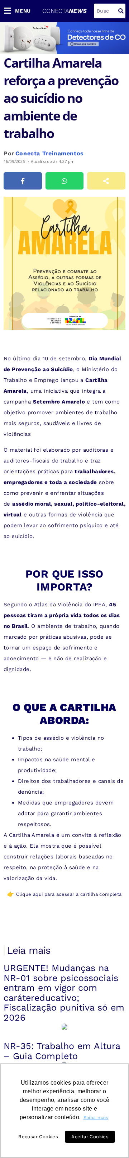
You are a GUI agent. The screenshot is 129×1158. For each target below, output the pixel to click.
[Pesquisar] (121, 11)
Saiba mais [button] (96, 1117)
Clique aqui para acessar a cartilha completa (69, 894)
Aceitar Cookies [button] (90, 1136)
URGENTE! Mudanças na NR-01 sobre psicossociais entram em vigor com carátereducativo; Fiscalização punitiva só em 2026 (64, 993)
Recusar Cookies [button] (38, 1136)
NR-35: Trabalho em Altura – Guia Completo (62, 1051)
